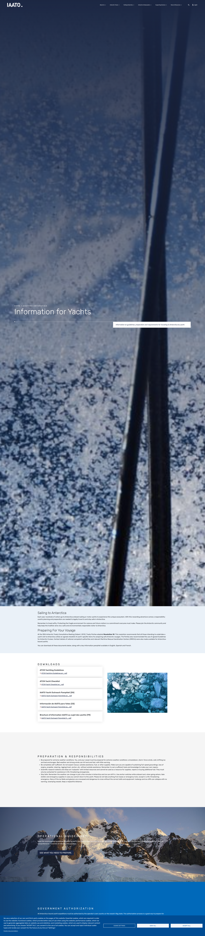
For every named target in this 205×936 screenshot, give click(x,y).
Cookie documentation (11, 931)
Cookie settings (119, 925)
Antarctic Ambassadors (144, 5)
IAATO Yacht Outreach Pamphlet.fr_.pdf (56, 718)
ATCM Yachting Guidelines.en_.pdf (54, 673)
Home (17, 306)
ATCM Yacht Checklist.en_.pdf (52, 684)
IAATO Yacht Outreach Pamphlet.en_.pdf (56, 696)
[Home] (14, 5)
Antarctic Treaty (114, 5)
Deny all (153, 925)
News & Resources (175, 5)
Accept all (187, 925)
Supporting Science (160, 5)
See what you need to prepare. (56, 853)
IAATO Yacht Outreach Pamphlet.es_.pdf (56, 707)
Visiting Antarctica (128, 5)
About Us (102, 5)
